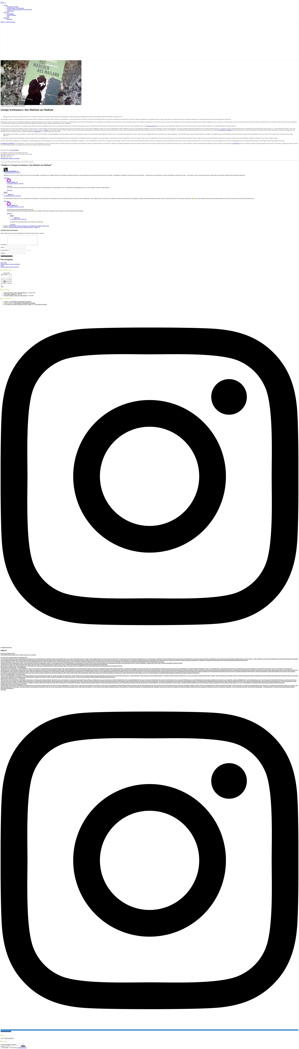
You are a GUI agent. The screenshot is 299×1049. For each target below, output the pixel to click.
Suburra (46, 130)
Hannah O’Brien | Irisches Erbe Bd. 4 (10, 266)
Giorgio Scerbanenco (151, 126)
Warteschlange (10, 11)
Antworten (6, 178)
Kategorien (3, 1044)
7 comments (21, 113)
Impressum (6, 18)
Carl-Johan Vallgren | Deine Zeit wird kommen (15, 295)
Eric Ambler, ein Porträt (41, 304)
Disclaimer (9, 19)
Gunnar (13, 182)
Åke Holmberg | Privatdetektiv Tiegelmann (20, 301)
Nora (3, 113)
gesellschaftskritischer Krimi (13, 161)
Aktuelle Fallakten (11, 15)
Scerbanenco (37, 131)
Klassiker (31, 161)
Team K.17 (6, 12)
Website (3, 253)
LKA (8, 16)
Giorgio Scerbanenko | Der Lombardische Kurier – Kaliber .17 (24, 227)
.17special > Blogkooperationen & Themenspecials (19, 9)
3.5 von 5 (3, 161)
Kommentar (4, 244)
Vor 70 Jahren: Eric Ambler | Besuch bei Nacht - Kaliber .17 (18, 304)
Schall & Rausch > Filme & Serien (15, 8)
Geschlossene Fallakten (12, 6)
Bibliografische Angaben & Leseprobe (10, 158)
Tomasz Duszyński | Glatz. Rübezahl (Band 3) (15, 292)
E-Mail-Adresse (5, 250)
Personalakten (10, 13)
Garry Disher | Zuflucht (9, 294)
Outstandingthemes (22, 1047)
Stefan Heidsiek (12, 171)
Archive (6, 5)
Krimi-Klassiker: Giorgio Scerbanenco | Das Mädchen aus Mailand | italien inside (29, 226)
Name (3, 247)
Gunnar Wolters (15, 150)
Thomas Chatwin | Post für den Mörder (10, 263)
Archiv (2, 1038)
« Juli (2, 286)
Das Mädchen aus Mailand (225, 130)
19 (4, 281)
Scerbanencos (236, 143)
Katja (9, 194)
